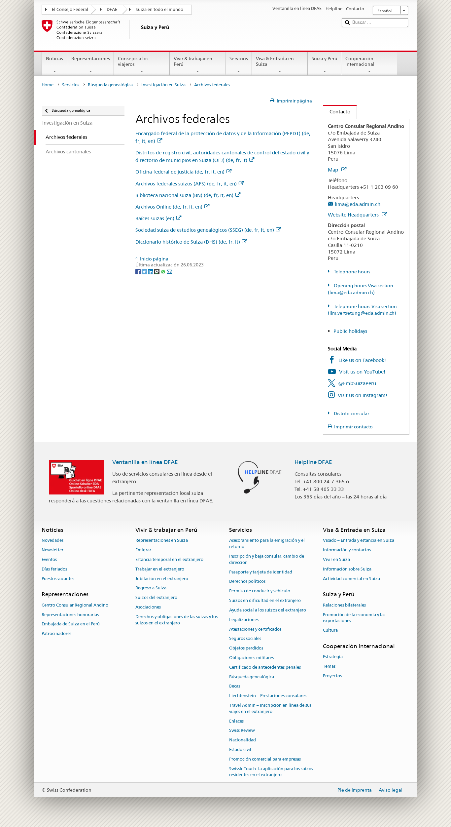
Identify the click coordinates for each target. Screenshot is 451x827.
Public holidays (350, 331)
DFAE (112, 9)
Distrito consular (351, 413)
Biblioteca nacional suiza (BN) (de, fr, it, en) (184, 195)
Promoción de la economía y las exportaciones (354, 617)
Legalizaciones (244, 619)
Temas (329, 666)
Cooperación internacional (359, 61)
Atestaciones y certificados (255, 629)
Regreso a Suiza (150, 588)
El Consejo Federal (70, 9)
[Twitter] (145, 271)
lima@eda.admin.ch (357, 204)
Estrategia (333, 656)
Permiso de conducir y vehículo (259, 591)
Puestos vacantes (58, 578)
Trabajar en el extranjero (159, 569)
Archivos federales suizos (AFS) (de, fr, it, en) (186, 183)
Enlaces (236, 721)
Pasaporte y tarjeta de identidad (260, 572)
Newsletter (52, 549)
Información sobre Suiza (347, 569)
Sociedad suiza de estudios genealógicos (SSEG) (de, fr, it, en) (204, 230)
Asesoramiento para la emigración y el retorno (267, 543)
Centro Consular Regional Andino (75, 605)
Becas (234, 686)
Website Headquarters (354, 215)
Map (333, 170)
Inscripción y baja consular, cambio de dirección (266, 559)
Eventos (49, 559)
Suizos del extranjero (156, 597)
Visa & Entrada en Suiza (275, 61)
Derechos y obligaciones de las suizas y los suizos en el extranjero (176, 619)
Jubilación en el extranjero (161, 578)
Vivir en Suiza (336, 559)
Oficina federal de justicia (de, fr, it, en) (180, 172)
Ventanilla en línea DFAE (145, 462)
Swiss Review (242, 730)
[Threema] (157, 271)
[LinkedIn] (151, 271)
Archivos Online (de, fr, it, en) (168, 207)
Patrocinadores (56, 633)
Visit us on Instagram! (362, 395)
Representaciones (90, 58)
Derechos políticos (247, 581)
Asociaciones (148, 607)
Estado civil (240, 749)
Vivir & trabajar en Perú (193, 61)
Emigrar (143, 549)
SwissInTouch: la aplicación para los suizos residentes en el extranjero (271, 771)
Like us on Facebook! (362, 360)
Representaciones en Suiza (161, 540)
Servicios (238, 58)
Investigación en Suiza (163, 84)
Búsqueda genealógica (110, 84)
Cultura (330, 630)
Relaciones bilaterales (344, 605)
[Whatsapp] (163, 271)
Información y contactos (347, 549)
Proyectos (332, 675)
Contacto (336, 111)
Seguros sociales (245, 638)
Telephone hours (351, 271)
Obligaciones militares (251, 657)
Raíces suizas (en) (154, 218)
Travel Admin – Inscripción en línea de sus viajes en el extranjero (270, 708)
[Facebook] (138, 271)
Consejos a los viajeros (133, 61)
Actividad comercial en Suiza (351, 578)
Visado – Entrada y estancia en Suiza (358, 540)
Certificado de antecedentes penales (265, 667)
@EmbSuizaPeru (357, 383)
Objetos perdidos (246, 648)
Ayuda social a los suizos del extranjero (267, 610)
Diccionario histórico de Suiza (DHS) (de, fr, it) (187, 242)
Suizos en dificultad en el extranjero (265, 600)
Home (47, 84)
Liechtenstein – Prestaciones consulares (267, 695)
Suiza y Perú (324, 58)
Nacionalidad (242, 739)
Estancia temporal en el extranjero (169, 559)
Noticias (54, 58)
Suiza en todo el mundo (159, 9)
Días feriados (54, 569)
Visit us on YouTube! (362, 372)
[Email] (169, 271)
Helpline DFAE (313, 462)
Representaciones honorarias (70, 614)
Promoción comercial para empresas (265, 759)
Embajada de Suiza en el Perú (71, 624)
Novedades (52, 540)
